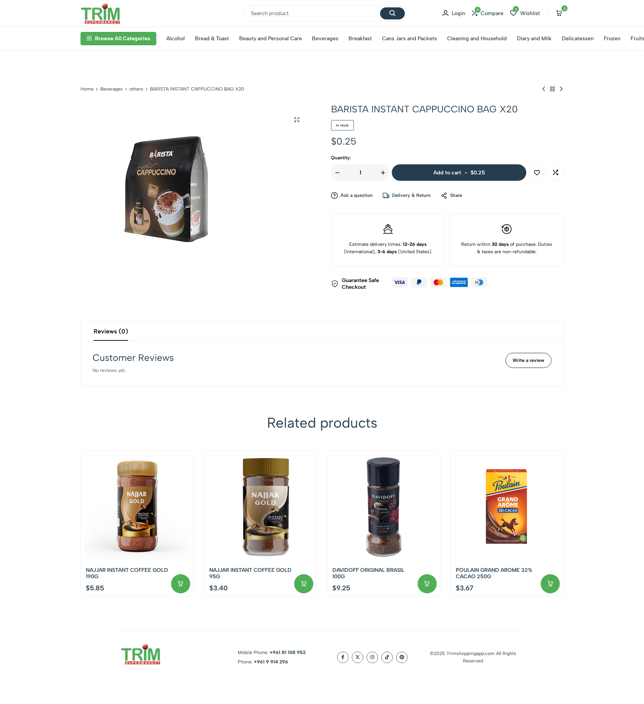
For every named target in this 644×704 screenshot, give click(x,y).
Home (87, 89)
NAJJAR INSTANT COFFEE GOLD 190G (127, 573)
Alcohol (175, 38)
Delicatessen (578, 38)
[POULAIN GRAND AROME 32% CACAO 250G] (507, 507)
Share (456, 195)
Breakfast (360, 38)
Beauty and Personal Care (270, 38)
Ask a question (356, 195)
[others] (552, 89)
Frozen (612, 38)
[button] (488, 13)
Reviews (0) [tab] (111, 331)
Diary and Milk (534, 38)
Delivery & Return (411, 195)
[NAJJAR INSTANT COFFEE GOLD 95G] (261, 507)
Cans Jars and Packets (409, 38)
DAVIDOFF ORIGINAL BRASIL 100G (368, 573)
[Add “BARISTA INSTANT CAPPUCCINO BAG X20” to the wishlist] (537, 172)
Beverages (325, 38)
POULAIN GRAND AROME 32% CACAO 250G (494, 573)
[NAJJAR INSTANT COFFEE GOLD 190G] (137, 507)
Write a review (528, 360)
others (136, 89)
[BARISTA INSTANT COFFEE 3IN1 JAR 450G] (561, 89)
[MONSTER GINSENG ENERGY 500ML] (543, 89)
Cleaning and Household (477, 38)
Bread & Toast (212, 38)
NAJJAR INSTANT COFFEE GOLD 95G (250, 573)
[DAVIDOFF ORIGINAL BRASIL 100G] (384, 507)
